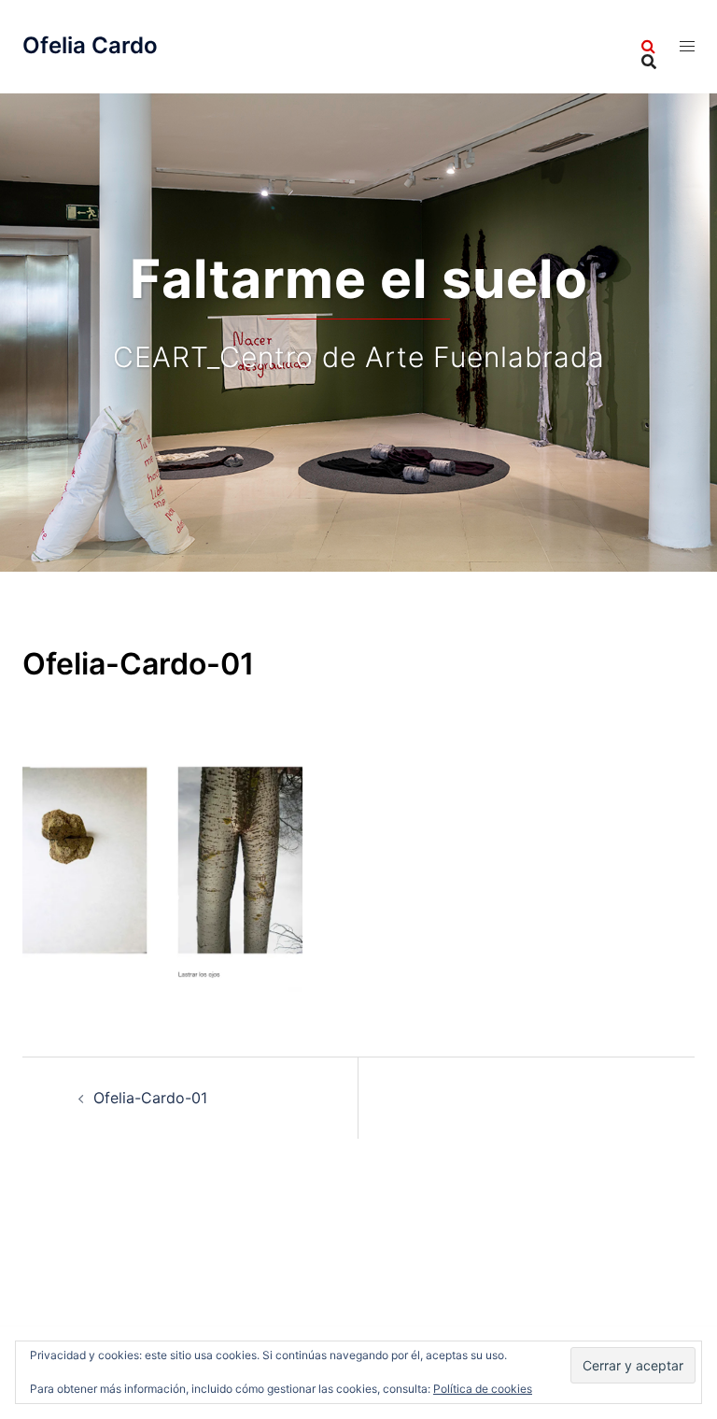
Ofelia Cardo (90, 45)
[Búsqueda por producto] (648, 46)
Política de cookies (482, 1389)
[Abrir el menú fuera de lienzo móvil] (687, 46)
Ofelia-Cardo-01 (150, 1097)
